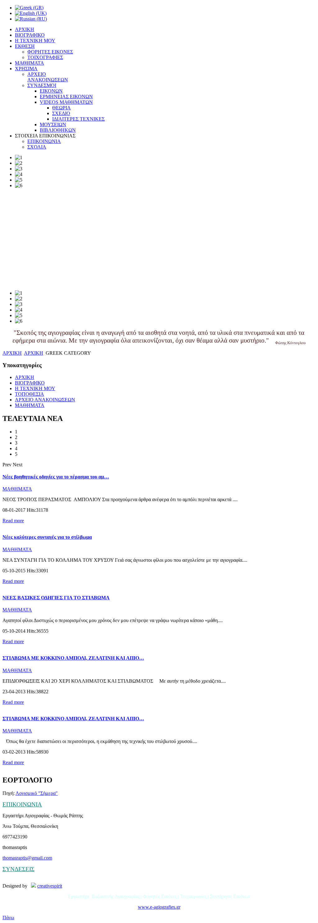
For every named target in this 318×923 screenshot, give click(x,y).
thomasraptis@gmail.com (27, 858)
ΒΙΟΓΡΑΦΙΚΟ (30, 382)
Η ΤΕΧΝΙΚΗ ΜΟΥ (35, 388)
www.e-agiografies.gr (159, 907)
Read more (13, 520)
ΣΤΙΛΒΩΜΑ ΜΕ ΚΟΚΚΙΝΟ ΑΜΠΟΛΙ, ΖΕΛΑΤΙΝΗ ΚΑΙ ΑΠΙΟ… (73, 658)
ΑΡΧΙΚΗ (12, 353)
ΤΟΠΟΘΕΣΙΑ (29, 394)
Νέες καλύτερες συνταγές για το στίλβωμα (47, 537)
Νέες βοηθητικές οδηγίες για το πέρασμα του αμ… (55, 476)
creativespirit (49, 885)
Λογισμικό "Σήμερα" (37, 793)
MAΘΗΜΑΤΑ (29, 405)
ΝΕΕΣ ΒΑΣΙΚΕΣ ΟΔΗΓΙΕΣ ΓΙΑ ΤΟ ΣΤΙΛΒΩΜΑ (56, 597)
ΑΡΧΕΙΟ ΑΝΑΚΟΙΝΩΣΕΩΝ (45, 399)
